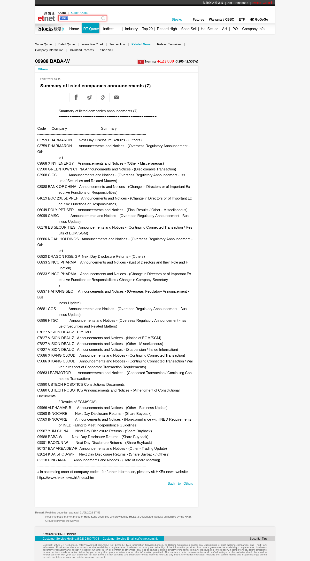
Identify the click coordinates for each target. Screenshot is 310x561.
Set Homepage (237, 3)
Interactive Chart (92, 44)
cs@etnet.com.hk (146, 538)
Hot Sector (209, 29)
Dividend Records (82, 50)
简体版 (219, 3)
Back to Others (180, 483)
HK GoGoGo (259, 19)
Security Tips (258, 538)
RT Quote (91, 29)
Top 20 (147, 29)
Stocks (177, 19)
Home (74, 29)
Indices (109, 29)
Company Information (49, 50)
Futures (198, 19)
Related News (141, 44)
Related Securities (169, 44)
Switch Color (261, 3)
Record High (167, 29)
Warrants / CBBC (221, 19)
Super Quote (79, 13)
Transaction (117, 44)
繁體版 (207, 3)
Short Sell (188, 29)
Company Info (253, 29)
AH (224, 29)
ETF (242, 19)
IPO (235, 29)
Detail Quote (66, 44)
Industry (131, 29)
